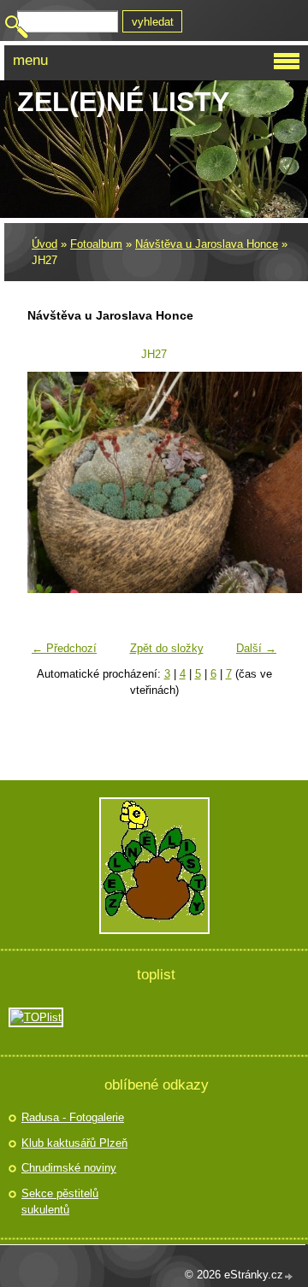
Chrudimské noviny (68, 1167)
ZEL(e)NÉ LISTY (123, 101)
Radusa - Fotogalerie (72, 1117)
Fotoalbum (96, 244)
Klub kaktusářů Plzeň (74, 1143)
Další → (256, 648)
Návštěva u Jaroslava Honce (206, 244)
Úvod (44, 244)
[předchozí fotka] (51, 483)
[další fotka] (257, 483)
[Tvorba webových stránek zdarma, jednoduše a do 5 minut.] (289, 1276)
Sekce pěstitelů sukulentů (59, 1202)
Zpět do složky (167, 648)
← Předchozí (64, 648)
